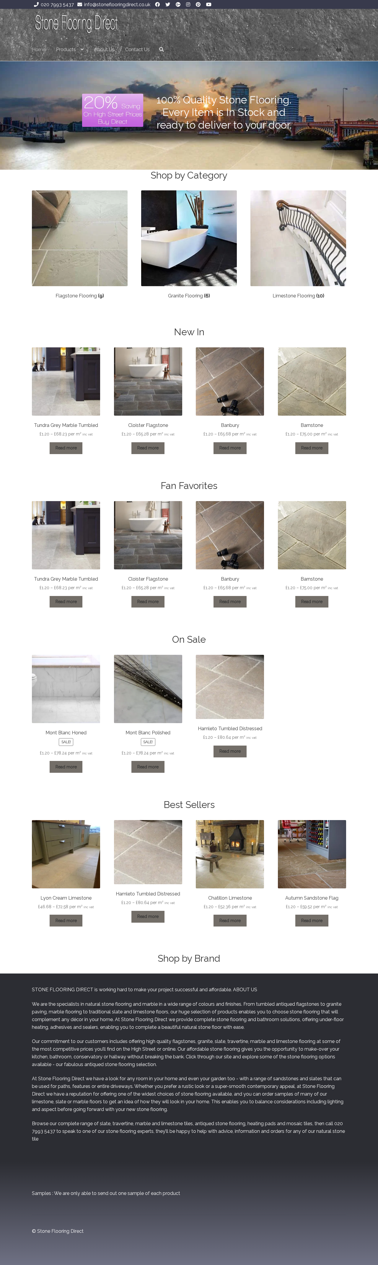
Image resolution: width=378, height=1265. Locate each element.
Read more (66, 448)
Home (38, 49)
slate (117, 1012)
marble (56, 1012)
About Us (104, 49)
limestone (144, 1012)
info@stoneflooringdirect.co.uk (117, 4)
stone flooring (231, 1019)
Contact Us (137, 49)
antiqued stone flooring (109, 1064)
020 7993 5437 (57, 4)
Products (66, 49)
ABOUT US (245, 989)
